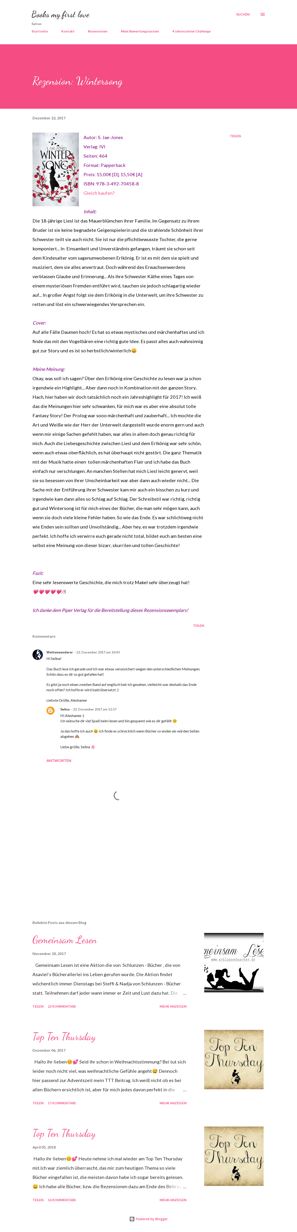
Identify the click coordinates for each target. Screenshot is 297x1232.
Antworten (58, 760)
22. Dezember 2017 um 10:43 (98, 652)
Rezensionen (97, 31)
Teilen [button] (235, 136)
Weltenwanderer (59, 652)
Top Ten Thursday (64, 1037)
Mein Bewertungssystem (140, 31)
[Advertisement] (110, 862)
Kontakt (67, 31)
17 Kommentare (62, 1103)
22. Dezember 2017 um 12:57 (94, 709)
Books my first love (60, 14)
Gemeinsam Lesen (64, 940)
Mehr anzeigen (173, 1006)
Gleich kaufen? (99, 193)
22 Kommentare (62, 1006)
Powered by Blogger (151, 1219)
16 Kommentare (62, 1200)
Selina (65, 709)
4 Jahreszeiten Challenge (191, 31)
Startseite (40, 31)
